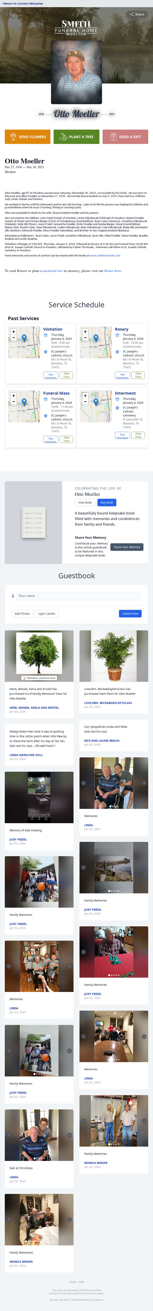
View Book (85, 502)
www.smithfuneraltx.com (105, 255)
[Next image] (69, 966)
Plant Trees (66, 375)
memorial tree (53, 270)
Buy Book (107, 502)
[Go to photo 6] (38, 1241)
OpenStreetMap (81, 1299)
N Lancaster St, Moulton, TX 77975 (133, 423)
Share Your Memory (127, 547)
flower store (112, 270)
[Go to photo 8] (42, 1241)
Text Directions (50, 376)
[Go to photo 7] (40, 1241)
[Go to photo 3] (41, 989)
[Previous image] (8, 966)
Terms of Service (87, 1293)
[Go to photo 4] (41, 1074)
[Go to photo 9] (45, 1241)
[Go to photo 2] (39, 989)
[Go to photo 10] (47, 1241)
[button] (24, 338)
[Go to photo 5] (44, 1074)
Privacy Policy (65, 1293)
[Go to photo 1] (37, 990)
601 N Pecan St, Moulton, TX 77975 (61, 363)
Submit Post (130, 613)
